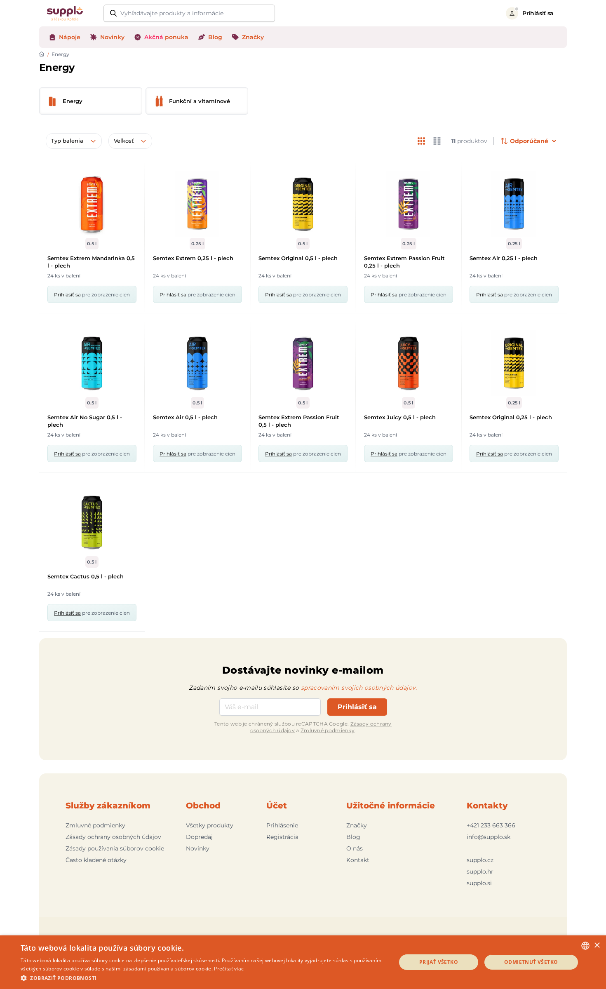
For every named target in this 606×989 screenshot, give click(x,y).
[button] (203, 978)
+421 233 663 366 (491, 825)
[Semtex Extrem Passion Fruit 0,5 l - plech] (303, 363)
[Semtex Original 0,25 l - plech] (514, 363)
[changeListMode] (421, 141)
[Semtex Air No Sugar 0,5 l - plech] (91, 363)
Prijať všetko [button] (438, 962)
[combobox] (585, 946)
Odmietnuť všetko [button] (531, 962)
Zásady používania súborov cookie (115, 848)
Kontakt (357, 860)
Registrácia (282, 837)
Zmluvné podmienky (328, 730)
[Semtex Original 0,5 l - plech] (303, 204)
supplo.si (479, 883)
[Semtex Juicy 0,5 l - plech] (408, 363)
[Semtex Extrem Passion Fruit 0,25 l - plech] (408, 204)
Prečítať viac (229, 968)
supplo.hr (480, 871)
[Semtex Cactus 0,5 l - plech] (91, 522)
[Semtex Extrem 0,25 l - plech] (197, 204)
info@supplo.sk (488, 837)
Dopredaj (199, 837)
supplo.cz (480, 860)
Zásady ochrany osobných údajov (113, 837)
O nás (354, 848)
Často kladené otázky (96, 860)
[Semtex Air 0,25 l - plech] (514, 204)
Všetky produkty (209, 825)
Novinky (197, 848)
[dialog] (303, 962)
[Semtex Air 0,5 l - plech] (197, 363)
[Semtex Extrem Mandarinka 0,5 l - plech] (91, 204)
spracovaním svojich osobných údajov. (359, 687)
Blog (353, 837)
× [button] (597, 945)
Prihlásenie (282, 825)
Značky (356, 825)
